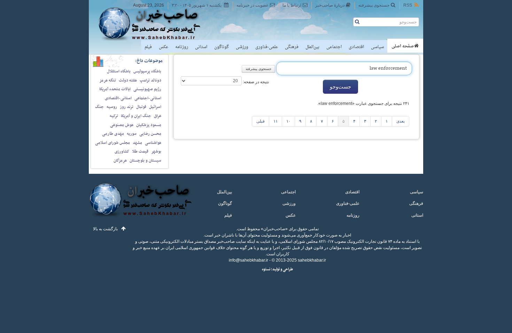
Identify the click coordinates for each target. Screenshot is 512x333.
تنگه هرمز (107, 80)
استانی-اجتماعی (147, 98)
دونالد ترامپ (150, 80)
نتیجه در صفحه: (255, 81)
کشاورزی (122, 151)
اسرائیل (155, 106)
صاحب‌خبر (154, 23)
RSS (407, 5)
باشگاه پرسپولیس (147, 71)
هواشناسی (153, 142)
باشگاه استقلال (119, 71)
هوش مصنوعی (121, 125)
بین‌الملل (312, 47)
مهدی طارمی (113, 133)
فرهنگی (291, 47)
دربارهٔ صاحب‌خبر (329, 5)
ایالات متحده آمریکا (115, 89)
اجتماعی (334, 47)
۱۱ (275, 121)
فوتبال (141, 106)
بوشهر (156, 151)
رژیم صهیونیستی (147, 89)
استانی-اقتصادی (118, 98)
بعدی (400, 121)
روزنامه (181, 47)
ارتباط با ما (291, 5)
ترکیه (114, 116)
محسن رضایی (150, 133)
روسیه (112, 106)
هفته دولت (128, 80)
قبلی (260, 121)
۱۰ (288, 121)
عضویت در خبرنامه (252, 5)
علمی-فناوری (266, 47)
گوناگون (221, 47)
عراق (157, 116)
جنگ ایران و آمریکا (136, 116)
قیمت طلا (140, 151)
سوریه (132, 133)
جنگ (99, 106)
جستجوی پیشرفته (373, 5)
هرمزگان (120, 160)
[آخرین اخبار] (140, 204)
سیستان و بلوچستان (145, 160)
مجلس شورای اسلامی (112, 142)
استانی (201, 47)
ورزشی (242, 47)
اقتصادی (356, 47)
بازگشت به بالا (105, 228)
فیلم (148, 47)
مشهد (137, 142)
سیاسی (377, 47)
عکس (163, 47)
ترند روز (126, 106)
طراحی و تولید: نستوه (277, 269)
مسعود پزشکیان (148, 125)
